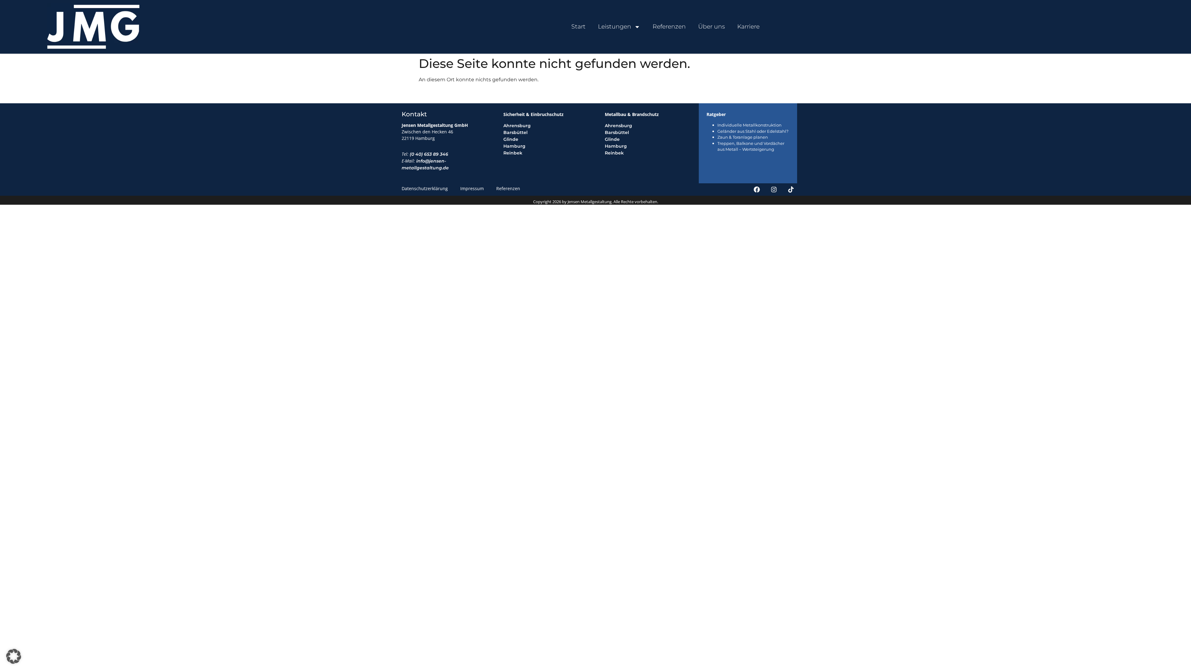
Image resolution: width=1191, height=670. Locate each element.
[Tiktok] (791, 189)
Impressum (472, 188)
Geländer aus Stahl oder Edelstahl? (752, 131)
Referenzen (669, 26)
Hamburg (514, 146)
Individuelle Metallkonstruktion (749, 125)
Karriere (748, 26)
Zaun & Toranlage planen (742, 137)
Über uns (711, 26)
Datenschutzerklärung (425, 188)
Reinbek (512, 153)
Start (578, 26)
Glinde (510, 139)
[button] (13, 656)
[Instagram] (774, 189)
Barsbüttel (515, 132)
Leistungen (614, 26)
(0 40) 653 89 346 (429, 154)
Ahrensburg (517, 125)
